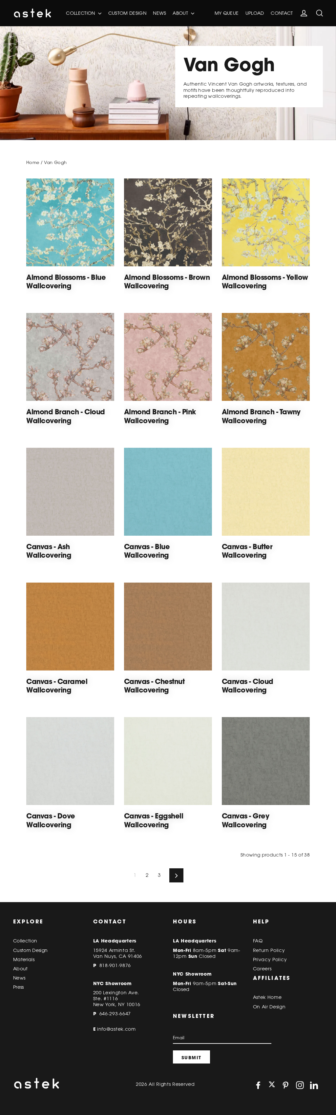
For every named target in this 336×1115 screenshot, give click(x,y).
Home (32, 162)
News (159, 13)
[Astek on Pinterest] (285, 1085)
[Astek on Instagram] (300, 1085)
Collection (81, 13)
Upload (254, 13)
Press (18, 987)
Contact (282, 13)
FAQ (258, 941)
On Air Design (269, 1006)
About (181, 13)
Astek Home (267, 997)
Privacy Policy (270, 959)
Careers (262, 968)
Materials (23, 959)
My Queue (227, 13)
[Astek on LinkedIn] (314, 1085)
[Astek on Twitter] (271, 1085)
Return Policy (269, 950)
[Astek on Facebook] (258, 1085)
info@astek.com (116, 1029)
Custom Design (127, 13)
